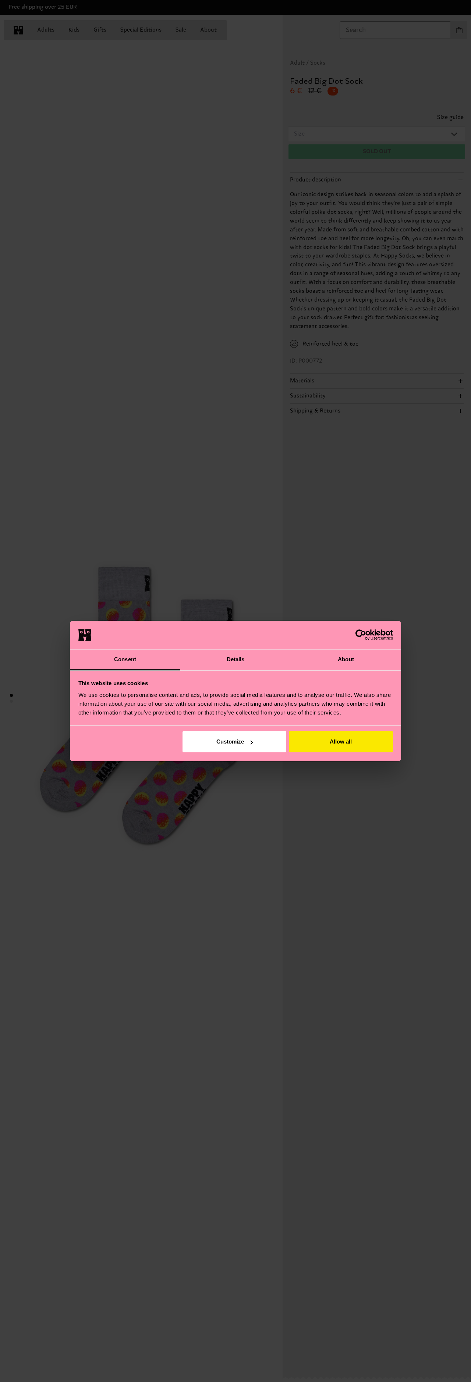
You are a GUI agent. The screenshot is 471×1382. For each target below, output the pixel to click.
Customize (230, 741)
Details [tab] (236, 659)
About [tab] (346, 659)
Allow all (341, 741)
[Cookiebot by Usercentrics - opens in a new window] (361, 634)
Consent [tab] (125, 659)
